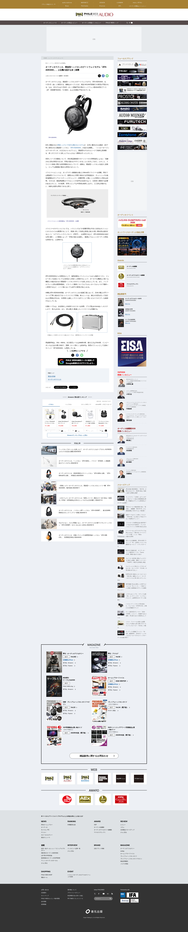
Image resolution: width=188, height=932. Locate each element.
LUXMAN (120, 2)
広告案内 (43, 893)
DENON (102, 2)
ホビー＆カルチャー (47, 835)
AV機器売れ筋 (72, 825)
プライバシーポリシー (74, 893)
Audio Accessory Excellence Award (133, 277)
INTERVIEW (72, 845)
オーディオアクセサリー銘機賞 (103, 830)
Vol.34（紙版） (112, 710)
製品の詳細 (51, 376)
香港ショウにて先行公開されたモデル (70, 145)
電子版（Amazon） (68, 663)
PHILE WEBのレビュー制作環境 (50, 898)
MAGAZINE (94, 644)
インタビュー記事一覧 (74, 848)
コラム (122, 827)
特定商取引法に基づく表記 (75, 895)
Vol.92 (118, 657)
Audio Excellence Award (131, 268)
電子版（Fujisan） (68, 666)
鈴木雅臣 (129, 462)
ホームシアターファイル (127, 853)
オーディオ (44, 827)
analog (122, 851)
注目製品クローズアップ (127, 830)
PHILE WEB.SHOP (46, 875)
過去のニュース (45, 837)
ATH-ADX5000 (76, 148)
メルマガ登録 (124, 864)
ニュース (50, 58)
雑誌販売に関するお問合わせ (94, 755)
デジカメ (43, 832)
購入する (127, 304)
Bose (67, 6)
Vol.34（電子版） (122, 707)
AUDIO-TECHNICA (60, 387)
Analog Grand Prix (130, 285)
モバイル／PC (45, 830)
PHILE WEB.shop (68, 686)
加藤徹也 (129, 473)
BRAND (97, 845)
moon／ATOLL (137, 2)
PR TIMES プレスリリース (75, 898)
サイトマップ (45, 895)
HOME (45, 58)
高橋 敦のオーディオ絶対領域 (49, 853)
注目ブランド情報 (99, 848)
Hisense (102, 6)
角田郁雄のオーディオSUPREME (50, 858)
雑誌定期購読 (124, 861)
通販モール (44, 877)
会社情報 (43, 901)
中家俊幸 (129, 409)
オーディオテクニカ (54, 379)
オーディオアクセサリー (127, 848)
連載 (43, 845)
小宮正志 (129, 394)
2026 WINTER (121, 681)
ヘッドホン (73, 387)
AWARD (97, 821)
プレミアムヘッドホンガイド (128, 856)
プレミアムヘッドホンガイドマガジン (131, 859)
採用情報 (43, 904)
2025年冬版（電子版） (79, 733)
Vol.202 (73, 657)
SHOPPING (45, 871)
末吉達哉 (129, 450)
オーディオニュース (58, 58)
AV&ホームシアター (47, 825)
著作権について (72, 890)
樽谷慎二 (129, 440)
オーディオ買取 (137, 6)
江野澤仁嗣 (129, 384)
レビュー (123, 825)
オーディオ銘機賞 (99, 827)
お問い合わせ (45, 890)
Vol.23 (73, 707)
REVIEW (123, 821)
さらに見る (123, 832)
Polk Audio (84, 6)
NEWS (43, 821)
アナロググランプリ (99, 832)
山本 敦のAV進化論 (46, 855)
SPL (119, 6)
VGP (95, 825)
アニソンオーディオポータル (49, 860)
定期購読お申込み (68, 660)
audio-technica (67, 2)
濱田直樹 (129, 420)
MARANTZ (84, 2)
